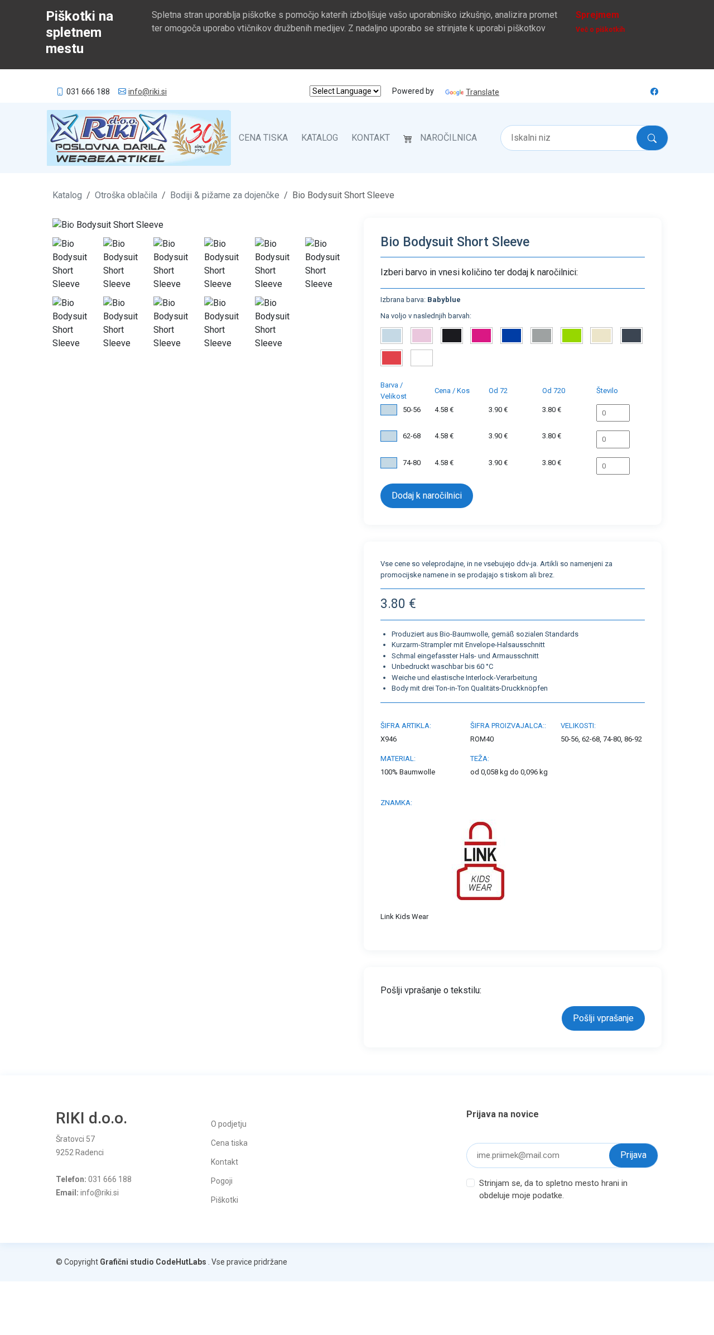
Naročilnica (448, 137)
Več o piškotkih (600, 30)
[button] (74, 225)
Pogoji (222, 1181)
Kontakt (370, 137)
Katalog (319, 137)
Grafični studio (127, 1261)
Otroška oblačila (126, 195)
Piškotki (224, 1200)
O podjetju (229, 1124)
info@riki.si (147, 91)
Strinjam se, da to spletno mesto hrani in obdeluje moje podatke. (553, 1189)
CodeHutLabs (181, 1261)
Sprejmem (597, 14)
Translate (482, 92)
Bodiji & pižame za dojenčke (224, 195)
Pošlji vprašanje (603, 1018)
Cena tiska (263, 137)
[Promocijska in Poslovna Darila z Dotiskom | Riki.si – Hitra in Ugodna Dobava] (139, 138)
